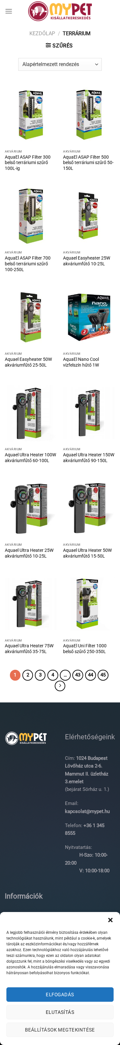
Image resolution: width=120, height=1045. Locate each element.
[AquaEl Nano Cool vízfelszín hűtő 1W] (89, 317)
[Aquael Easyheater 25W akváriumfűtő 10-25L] (89, 216)
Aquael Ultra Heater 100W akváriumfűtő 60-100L (30, 457)
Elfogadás (60, 995)
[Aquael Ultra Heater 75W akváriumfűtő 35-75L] (31, 604)
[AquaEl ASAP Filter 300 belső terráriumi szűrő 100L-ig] (31, 115)
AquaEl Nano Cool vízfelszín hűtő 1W (81, 362)
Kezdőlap (42, 33)
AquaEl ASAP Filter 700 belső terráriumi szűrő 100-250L (28, 263)
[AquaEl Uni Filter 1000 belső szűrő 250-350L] (89, 604)
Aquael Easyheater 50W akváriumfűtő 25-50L (28, 362)
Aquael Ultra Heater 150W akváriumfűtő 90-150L (88, 457)
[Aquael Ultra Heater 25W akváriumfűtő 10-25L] (31, 508)
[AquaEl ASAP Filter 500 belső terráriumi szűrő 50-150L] (89, 115)
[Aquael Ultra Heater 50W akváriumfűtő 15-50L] (89, 508)
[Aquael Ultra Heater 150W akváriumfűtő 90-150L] (89, 413)
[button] (110, 920)
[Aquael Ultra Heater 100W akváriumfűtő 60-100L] (31, 413)
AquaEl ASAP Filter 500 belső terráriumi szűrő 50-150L (88, 162)
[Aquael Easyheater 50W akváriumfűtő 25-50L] (31, 317)
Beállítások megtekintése (60, 1030)
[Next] (60, 686)
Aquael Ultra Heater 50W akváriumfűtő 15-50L (87, 553)
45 (103, 675)
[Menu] (8, 11)
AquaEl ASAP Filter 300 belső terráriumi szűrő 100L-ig (28, 162)
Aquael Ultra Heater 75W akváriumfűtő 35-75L (29, 648)
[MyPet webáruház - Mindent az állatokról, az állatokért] (60, 11)
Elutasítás (60, 1012)
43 (77, 675)
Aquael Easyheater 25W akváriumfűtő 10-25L (86, 260)
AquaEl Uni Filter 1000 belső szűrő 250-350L (85, 648)
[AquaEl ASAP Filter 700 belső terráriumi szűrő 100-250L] (31, 216)
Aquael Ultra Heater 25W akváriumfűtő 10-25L (29, 553)
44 (90, 675)
